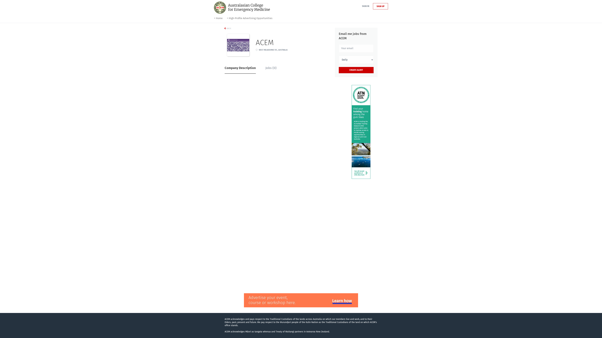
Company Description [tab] (240, 68)
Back (228, 28)
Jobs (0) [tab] (271, 68)
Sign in (365, 6)
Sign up (380, 6)
